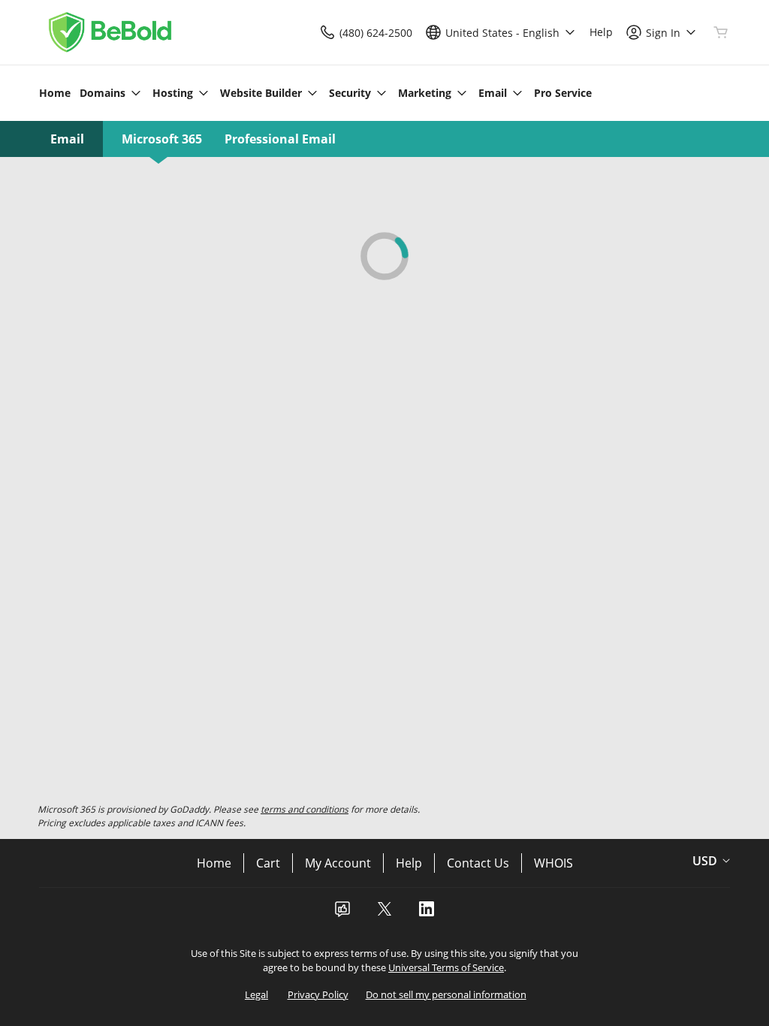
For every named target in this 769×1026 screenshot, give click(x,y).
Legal (256, 994)
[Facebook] (342, 913)
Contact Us (478, 863)
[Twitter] (384, 913)
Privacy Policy (318, 994)
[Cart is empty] (720, 32)
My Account (338, 863)
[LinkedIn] (427, 913)
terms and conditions (304, 809)
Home (214, 863)
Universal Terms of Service (446, 967)
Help (409, 863)
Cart (268, 863)
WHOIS (553, 863)
